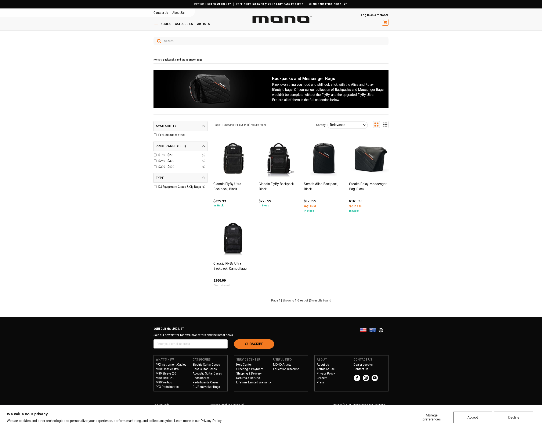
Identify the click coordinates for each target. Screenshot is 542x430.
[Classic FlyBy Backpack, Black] (279, 159)
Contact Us (160, 12)
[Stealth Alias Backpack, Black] (324, 159)
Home (156, 59)
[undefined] (157, 41)
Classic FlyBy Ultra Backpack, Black (227, 186)
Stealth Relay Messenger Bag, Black (368, 186)
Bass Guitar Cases (205, 369)
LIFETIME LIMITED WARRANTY (211, 4)
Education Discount (286, 369)
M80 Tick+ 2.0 (165, 378)
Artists (203, 24)
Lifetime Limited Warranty (253, 382)
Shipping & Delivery (249, 373)
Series (166, 23)
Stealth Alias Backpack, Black (321, 186)
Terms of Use (326, 369)
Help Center (244, 364)
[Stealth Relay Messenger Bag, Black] (369, 159)
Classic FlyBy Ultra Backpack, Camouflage (230, 266)
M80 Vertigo (164, 382)
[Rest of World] (382, 330)
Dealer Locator (363, 364)
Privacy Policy (326, 373)
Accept (472, 417)
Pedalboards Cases (205, 382)
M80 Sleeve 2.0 (166, 373)
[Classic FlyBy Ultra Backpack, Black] (233, 159)
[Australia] (374, 330)
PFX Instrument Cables (171, 364)
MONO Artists (282, 364)
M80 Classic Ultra (167, 369)
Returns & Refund (248, 378)
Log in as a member (375, 15)
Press (320, 382)
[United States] (364, 330)
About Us (178, 12)
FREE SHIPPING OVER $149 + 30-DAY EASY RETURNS (269, 4)
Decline (513, 417)
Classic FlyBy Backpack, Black (277, 186)
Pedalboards (201, 378)
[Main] (282, 19)
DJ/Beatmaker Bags (206, 387)
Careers (322, 378)
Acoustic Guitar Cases (207, 373)
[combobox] (271, 41)
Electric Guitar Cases (206, 364)
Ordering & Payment (249, 369)
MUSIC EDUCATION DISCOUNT (328, 4)
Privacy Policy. (211, 421)
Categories (184, 23)
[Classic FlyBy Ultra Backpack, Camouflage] (233, 239)
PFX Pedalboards (167, 387)
